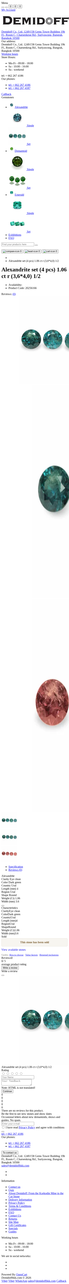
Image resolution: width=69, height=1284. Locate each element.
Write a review (10, 967)
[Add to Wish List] (2, 905)
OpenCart (21, 1274)
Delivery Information (20, 1199)
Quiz (11, 1190)
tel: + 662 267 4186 (19, 84)
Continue (7, 1091)
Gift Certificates (17, 1225)
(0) (14, 294)
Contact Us (14, 1215)
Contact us (14, 1186)
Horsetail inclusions (49, 955)
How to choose (16, 955)
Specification (15, 866)
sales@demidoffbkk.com (15, 1165)
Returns (12, 1218)
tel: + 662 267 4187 (19, 88)
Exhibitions (14, 234)
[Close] (2, 975)
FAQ (11, 237)
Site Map (13, 1222)
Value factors (31, 955)
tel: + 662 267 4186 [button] (12, 1133)
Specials (13, 1228)
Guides (12, 1231)
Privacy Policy (27, 1127)
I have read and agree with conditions (35, 1127)
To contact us (10, 1152)
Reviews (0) (15, 869)
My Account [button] (8, 9)
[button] (33, 35)
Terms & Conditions (19, 1206)
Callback (6, 94)
